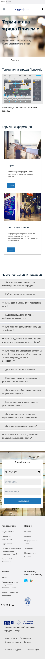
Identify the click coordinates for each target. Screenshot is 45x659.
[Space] (22, 9)
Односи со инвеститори (7, 537)
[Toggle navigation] (5, 9)
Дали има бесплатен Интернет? (20, 369)
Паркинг (27, 531)
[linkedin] (10, 605)
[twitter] (4, 605)
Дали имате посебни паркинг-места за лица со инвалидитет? (21, 392)
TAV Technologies (31, 650)
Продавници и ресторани (30, 554)
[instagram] (7, 605)
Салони (27, 536)
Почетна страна (9, 37)
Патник (3, 2)
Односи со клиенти (13, 642)
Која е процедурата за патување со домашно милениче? (20, 404)
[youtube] (13, 605)
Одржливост (7, 544)
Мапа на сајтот (11, 638)
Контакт (27, 642)
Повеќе (11, 185)
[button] (42, 9)
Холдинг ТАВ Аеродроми (7, 560)
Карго (4, 577)
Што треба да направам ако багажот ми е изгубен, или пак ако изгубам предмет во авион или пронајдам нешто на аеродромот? (22, 355)
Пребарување (22, 501)
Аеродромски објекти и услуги (16, 40)
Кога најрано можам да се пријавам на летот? (21, 304)
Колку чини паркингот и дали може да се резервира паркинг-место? (22, 380)
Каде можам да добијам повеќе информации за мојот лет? (18, 316)
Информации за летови (31, 542)
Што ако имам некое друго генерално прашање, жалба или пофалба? (21, 436)
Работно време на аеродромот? (20, 294)
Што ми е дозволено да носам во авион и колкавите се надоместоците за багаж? (22, 340)
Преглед (15, 60)
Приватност (25, 638)
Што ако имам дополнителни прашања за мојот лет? (21, 328)
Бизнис (8, 2)
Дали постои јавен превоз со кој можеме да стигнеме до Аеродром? (18, 284)
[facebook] (1, 605)
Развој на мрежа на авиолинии (10, 594)
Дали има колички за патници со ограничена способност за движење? (19, 416)
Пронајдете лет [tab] (22, 462)
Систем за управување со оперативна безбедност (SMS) (11, 551)
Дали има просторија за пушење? (21, 426)
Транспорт (28, 548)
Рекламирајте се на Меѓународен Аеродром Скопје (10, 585)
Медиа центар (8, 531)
